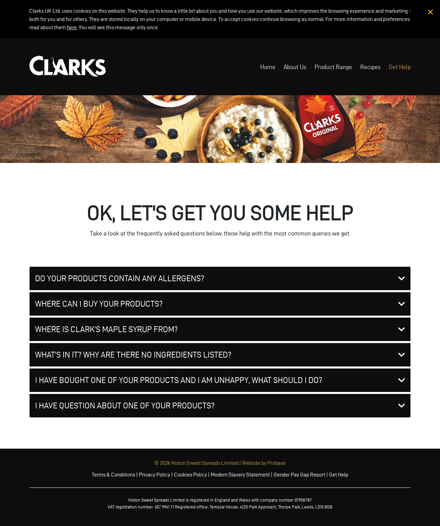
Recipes (370, 67)
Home (267, 67)
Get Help (400, 67)
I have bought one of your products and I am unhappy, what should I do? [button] (178, 380)
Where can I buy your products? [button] (99, 303)
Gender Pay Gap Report (299, 475)
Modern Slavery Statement (240, 475)
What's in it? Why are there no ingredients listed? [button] (133, 354)
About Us (295, 67)
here (72, 27)
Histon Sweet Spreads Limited (204, 463)
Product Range (333, 67)
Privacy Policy (154, 475)
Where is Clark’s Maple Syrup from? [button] (106, 329)
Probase (276, 463)
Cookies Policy (190, 475)
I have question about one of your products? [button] (124, 405)
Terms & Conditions (113, 475)
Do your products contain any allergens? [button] (119, 278)
